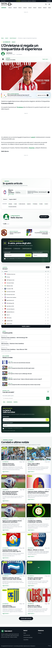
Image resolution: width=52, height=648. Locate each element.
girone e (29, 203)
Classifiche (25, 639)
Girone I (49, 7)
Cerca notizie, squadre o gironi (8, 395)
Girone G (39, 7)
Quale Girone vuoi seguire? (37, 252)
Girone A (10, 7)
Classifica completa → (26, 326)
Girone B (15, 7)
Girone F (34, 7)
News (24, 633)
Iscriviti (28, 255)
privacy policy (12, 258)
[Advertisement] (26, 22)
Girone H (45, 7)
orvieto (41, 203)
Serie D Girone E (13, 38)
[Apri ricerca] (45, 4)
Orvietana (35, 203)
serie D (33, 137)
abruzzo (10, 203)
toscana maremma (12, 206)
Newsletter (49, 1)
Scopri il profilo (44, 216)
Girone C (20, 7)
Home (2, 38)
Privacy (39, 633)
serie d (46, 203)
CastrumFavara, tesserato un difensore (26, 1)
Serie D (6, 38)
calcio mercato (22, 203)
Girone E (30, 7)
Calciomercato (26, 635)
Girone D (25, 7)
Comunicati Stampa (27, 637)
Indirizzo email (7, 252)
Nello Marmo (9, 53)
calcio (15, 203)
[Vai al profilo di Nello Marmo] (6, 217)
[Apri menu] (49, 4)
